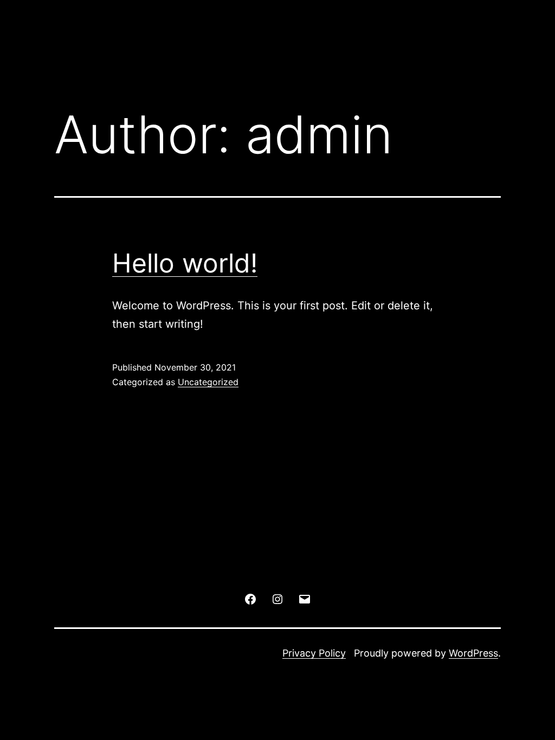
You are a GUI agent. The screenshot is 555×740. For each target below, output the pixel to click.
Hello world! (184, 263)
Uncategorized (208, 382)
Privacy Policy (314, 653)
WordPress (473, 653)
